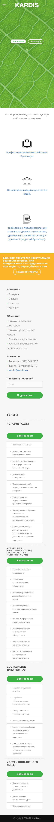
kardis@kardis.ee (18, 370)
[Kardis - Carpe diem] (27, 5)
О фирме (14, 294)
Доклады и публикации (22, 339)
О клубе (13, 298)
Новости (14, 303)
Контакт (14, 307)
